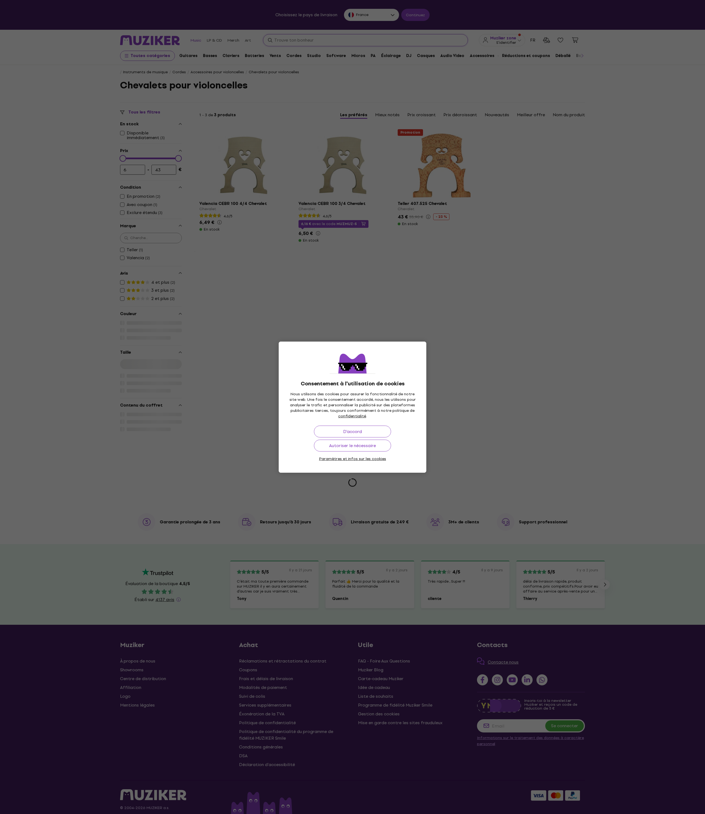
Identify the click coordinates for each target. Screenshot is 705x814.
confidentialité (352, 416)
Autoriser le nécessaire (352, 445)
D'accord (352, 431)
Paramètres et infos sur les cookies (352, 459)
